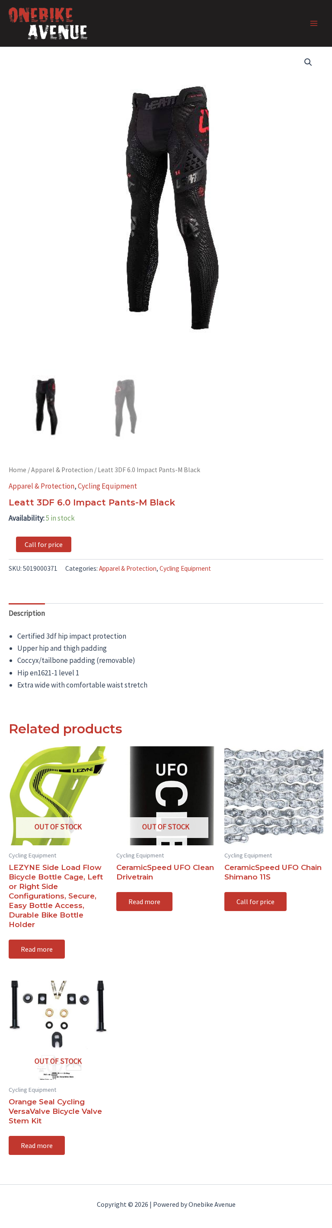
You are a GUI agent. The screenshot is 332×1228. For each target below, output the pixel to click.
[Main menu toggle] (313, 23)
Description (27, 613)
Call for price (44, 544)
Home (17, 470)
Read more (37, 949)
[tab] (27, 613)
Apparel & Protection (62, 470)
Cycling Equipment (107, 486)
